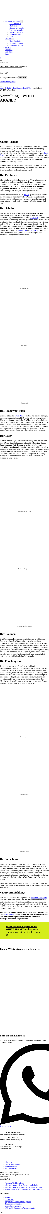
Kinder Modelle (15, 34)
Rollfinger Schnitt (16, 45)
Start (1, 88)
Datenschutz (9, 1200)
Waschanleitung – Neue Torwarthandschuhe (21, 1185)
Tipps (7, 54)
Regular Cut (22, 230)
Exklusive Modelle (17, 28)
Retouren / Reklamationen (14, 1183)
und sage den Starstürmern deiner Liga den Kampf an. (23, 930)
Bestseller (13, 26)
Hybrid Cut (34, 218)
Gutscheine (9, 52)
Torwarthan (35, 898)
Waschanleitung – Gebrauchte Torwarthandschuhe (24, 1187)
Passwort (4, 73)
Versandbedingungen (13, 1206)
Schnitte (8, 39)
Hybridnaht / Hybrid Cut (21, 88)
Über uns (8, 1162)
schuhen (43, 898)
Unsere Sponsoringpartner (14, 1164)
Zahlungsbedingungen (13, 1204)
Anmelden (22, 77)
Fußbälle (8, 48)
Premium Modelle (16, 30)
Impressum (9, 1197)
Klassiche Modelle (16, 32)
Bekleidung (9, 50)
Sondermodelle (15, 24)
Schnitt (8, 88)
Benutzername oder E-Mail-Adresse (14, 66)
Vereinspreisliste (11, 1166)
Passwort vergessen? (7, 82)
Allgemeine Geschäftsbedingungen (18, 1202)
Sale (11, 37)
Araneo (26, 195)
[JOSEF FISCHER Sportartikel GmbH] (18, 17)
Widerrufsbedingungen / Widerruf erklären (21, 1208)
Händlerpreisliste (11, 1168)
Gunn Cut (34, 230)
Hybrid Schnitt (15, 41)
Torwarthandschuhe (12, 21)
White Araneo (20, 416)
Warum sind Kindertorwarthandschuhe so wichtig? (24, 1189)
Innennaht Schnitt (16, 43)
